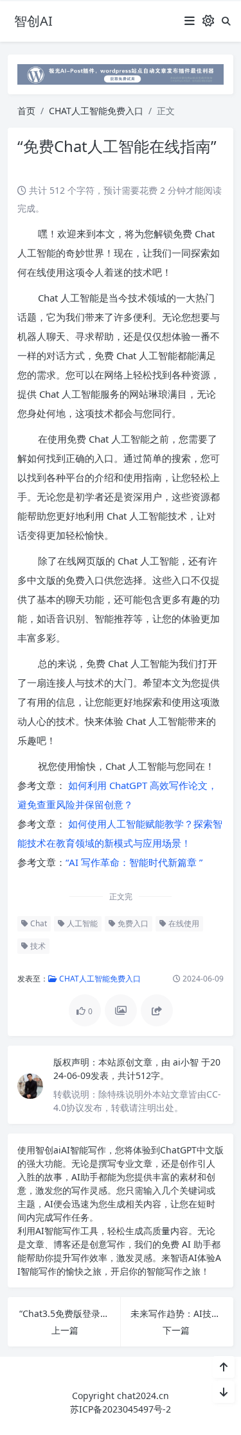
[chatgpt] (120, 73)
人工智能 (81, 923)
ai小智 (187, 1062)
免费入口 (132, 923)
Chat (37, 923)
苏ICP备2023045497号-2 (120, 1409)
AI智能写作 (83, 1150)
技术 (37, 945)
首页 (26, 111)
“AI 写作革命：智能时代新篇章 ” (134, 862)
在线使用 (182, 923)
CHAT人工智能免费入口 (96, 111)
